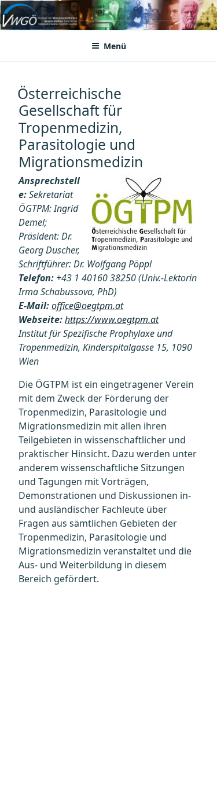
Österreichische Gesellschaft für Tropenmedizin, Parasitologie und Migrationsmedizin (80, 127)
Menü (115, 46)
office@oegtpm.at (87, 305)
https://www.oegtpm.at (112, 319)
